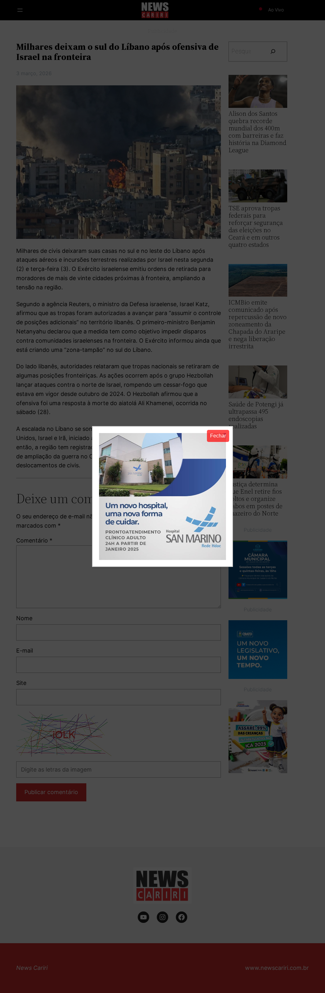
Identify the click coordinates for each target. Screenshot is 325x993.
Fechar (218, 435)
